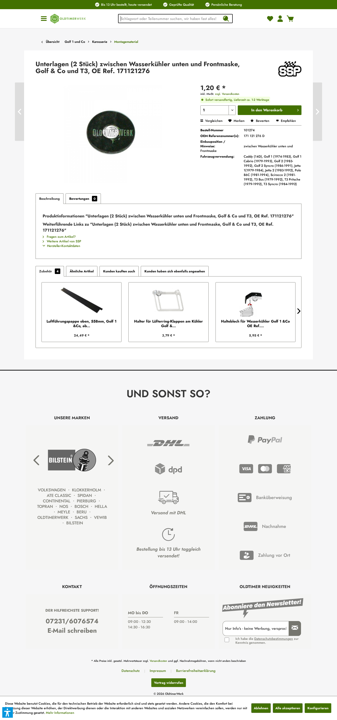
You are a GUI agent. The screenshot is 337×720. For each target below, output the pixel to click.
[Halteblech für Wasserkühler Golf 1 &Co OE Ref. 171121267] (255, 301)
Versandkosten (158, 661)
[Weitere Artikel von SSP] (289, 69)
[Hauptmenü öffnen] (44, 18)
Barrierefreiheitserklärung (195, 670)
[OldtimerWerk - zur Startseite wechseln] (68, 18)
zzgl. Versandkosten (227, 94)
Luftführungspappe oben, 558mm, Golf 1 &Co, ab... (81, 323)
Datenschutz (131, 670)
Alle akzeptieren (287, 708)
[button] (7, 712)
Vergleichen (213, 120)
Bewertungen (82, 198)
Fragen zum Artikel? (61, 236)
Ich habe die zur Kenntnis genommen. (266, 641)
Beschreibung (49, 198)
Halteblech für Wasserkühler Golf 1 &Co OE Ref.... (255, 323)
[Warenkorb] (290, 18)
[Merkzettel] (270, 18)
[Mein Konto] (280, 18)
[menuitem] (44, 18)
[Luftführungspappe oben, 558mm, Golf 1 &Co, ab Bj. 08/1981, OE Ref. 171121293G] (81, 301)
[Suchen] (225, 18)
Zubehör (49, 271)
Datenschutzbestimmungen (273, 638)
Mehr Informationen (60, 712)
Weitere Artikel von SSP (63, 241)
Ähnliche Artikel (82, 271)
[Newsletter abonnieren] (293, 628)
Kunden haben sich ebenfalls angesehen (174, 271)
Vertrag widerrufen (168, 682)
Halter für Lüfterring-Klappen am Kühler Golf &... (168, 323)
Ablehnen (261, 708)
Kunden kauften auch (119, 271)
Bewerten (262, 120)
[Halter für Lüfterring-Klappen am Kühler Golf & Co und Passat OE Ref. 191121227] (168, 301)
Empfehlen (288, 120)
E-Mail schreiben (72, 630)
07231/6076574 (72, 621)
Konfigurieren (318, 708)
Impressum (158, 670)
